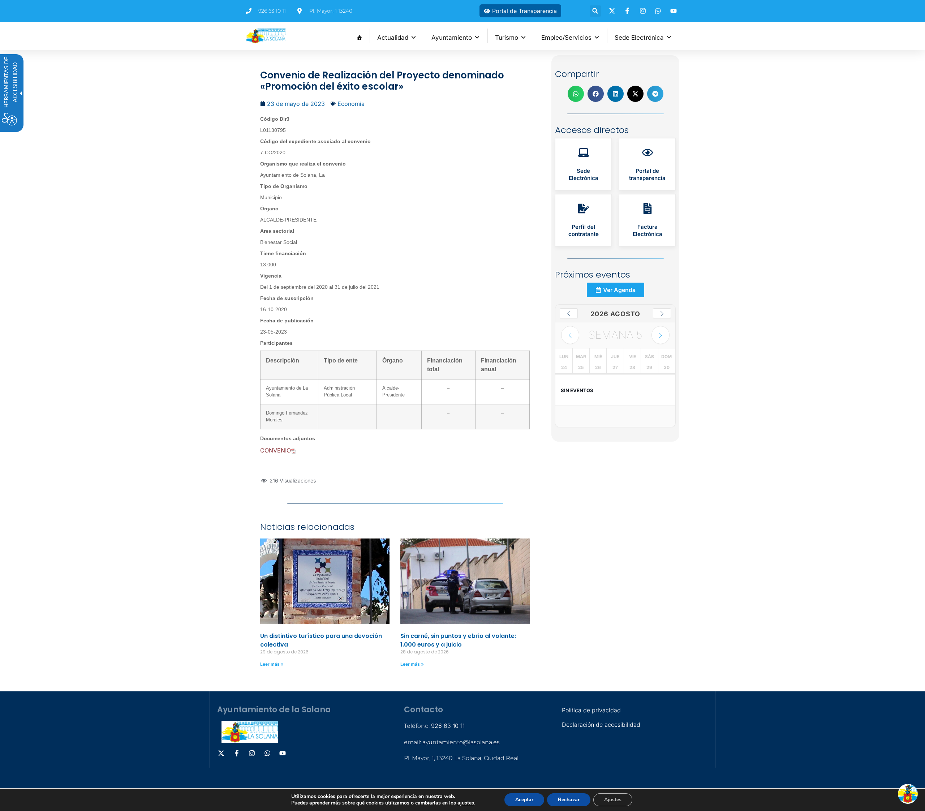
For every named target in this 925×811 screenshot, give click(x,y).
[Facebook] (628, 11)
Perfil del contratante (583, 230)
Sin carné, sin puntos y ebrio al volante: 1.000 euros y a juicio (458, 640)
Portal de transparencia (647, 174)
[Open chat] (908, 794)
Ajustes (612, 799)
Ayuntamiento (451, 37)
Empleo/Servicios (566, 37)
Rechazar (569, 799)
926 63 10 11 (448, 725)
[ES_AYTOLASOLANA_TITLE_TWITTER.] (613, 11)
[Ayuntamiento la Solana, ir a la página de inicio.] (265, 35)
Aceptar (524, 799)
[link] (583, 164)
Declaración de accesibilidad (601, 724)
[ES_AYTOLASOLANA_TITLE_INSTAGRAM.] (644, 11)
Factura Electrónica (647, 230)
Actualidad (392, 37)
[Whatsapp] (659, 11)
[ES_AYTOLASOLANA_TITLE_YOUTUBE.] (675, 11)
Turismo (506, 37)
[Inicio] (359, 36)
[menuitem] (359, 36)
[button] (595, 11)
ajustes (465, 803)
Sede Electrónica (639, 37)
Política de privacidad (591, 710)
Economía (351, 103)
